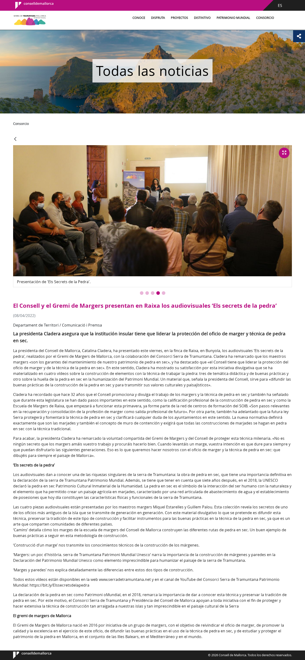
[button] (141, 293)
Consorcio (265, 18)
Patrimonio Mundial (233, 18)
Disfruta (158, 18)
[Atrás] (15, 139)
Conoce (138, 18)
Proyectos (179, 18)
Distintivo (202, 18)
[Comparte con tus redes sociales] (299, 36)
